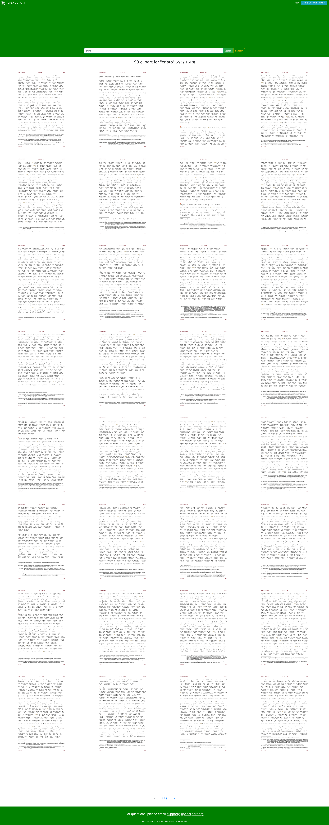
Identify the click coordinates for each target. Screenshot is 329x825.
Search (228, 50)
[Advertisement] (164, 27)
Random (239, 50)
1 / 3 (164, 798)
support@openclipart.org (185, 814)
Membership (171, 821)
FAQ (144, 821)
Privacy (151, 821)
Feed (180, 821)
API (185, 821)
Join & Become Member (313, 2)
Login (296, 2)
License (159, 821)
